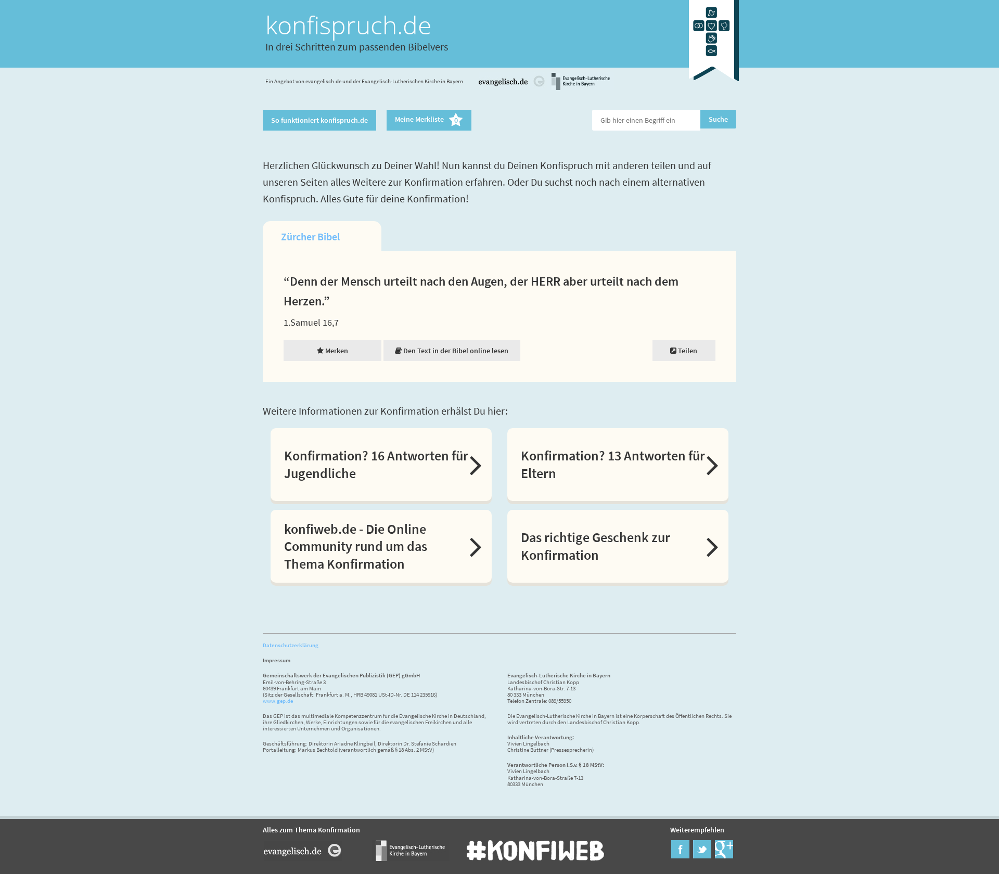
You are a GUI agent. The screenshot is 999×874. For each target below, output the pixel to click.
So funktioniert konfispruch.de (319, 120)
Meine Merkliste (426, 120)
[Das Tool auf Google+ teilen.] (724, 855)
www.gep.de (278, 700)
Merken (336, 350)
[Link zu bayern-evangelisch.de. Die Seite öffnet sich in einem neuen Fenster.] (580, 88)
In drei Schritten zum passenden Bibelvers (356, 46)
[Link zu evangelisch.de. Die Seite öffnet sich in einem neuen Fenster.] (512, 88)
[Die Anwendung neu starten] (714, 83)
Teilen (686, 350)
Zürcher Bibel (310, 236)
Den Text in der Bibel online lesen (455, 350)
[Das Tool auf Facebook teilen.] (680, 855)
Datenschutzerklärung (290, 645)
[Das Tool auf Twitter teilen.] (702, 855)
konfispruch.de (348, 25)
